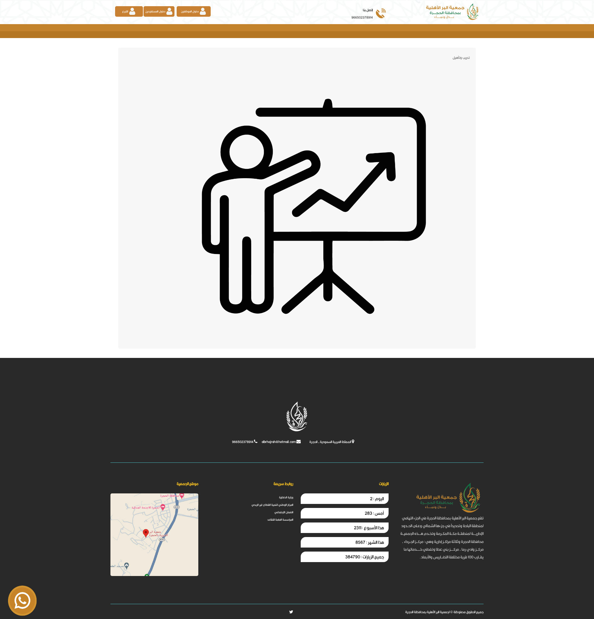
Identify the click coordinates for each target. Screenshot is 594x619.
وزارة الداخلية (286, 497)
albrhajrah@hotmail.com (279, 442)
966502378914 (362, 17)
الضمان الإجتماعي (283, 512)
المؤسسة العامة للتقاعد (280, 519)
